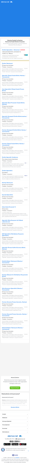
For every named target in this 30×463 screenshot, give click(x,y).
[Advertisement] (15, 21)
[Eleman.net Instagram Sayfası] (14, 441)
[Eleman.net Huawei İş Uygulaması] (22, 444)
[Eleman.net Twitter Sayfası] (12, 441)
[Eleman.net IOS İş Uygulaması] (15, 444)
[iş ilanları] (7, 1)
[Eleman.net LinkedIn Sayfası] (16, 441)
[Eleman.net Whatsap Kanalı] (19, 441)
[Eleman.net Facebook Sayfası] (10, 441)
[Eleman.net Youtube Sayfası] (17, 441)
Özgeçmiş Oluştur (15, 387)
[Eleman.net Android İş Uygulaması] (7, 444)
